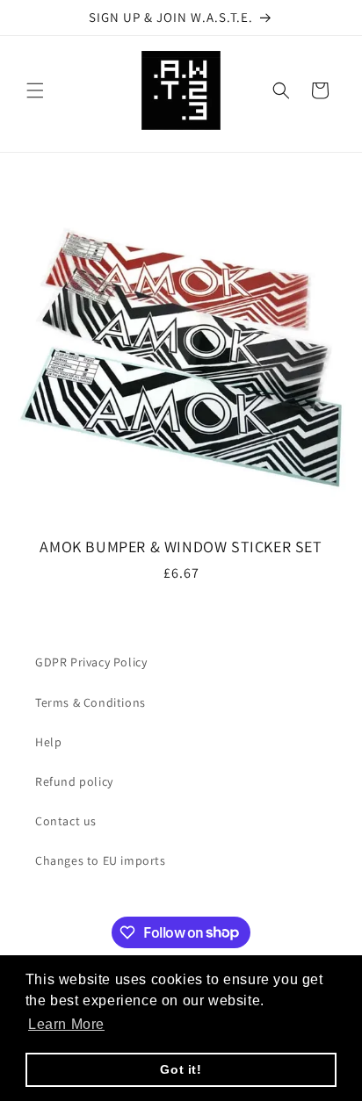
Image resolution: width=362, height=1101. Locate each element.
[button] (35, 90)
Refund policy (74, 781)
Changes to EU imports (100, 860)
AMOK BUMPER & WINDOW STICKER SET (181, 546)
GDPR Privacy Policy (91, 662)
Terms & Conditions (90, 702)
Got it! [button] (180, 1069)
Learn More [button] (66, 1024)
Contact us (66, 821)
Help (48, 742)
